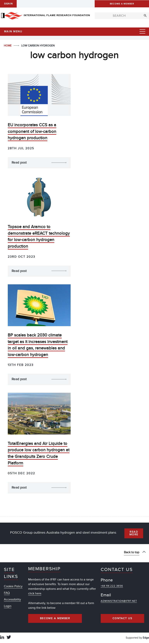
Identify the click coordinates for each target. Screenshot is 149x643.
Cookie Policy (13, 586)
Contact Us (122, 618)
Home (8, 45)
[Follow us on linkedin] (2, 637)
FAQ (7, 593)
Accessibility (12, 599)
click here (34, 593)
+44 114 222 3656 (112, 585)
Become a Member (55, 618)
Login (7, 606)
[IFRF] (45, 15)
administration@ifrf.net (119, 601)
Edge (146, 637)
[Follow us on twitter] (9, 637)
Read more (133, 533)
